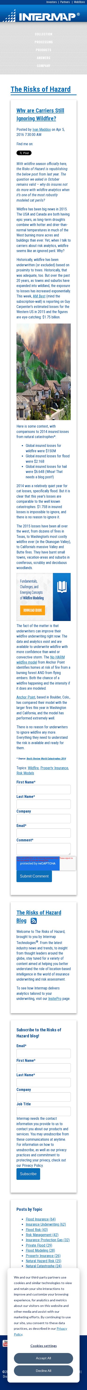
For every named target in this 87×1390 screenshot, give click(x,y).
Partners (65, 2)
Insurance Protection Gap (48, 1240)
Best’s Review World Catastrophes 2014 (46, 758)
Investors (51, 2)
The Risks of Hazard (41, 89)
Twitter (43, 144)
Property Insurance (54, 768)
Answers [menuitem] (43, 57)
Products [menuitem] (43, 49)
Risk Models (25, 773)
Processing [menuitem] (44, 41)
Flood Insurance (41, 1219)
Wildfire (33, 768)
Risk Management (42, 1235)
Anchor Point (25, 697)
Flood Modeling (40, 1250)
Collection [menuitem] (43, 33)
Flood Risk (37, 1230)
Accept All (43, 1358)
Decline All (43, 1371)
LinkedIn (37, 144)
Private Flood (39, 1245)
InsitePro (54, 998)
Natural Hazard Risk (43, 1261)
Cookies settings (43, 1346)
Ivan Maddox (41, 129)
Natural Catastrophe (43, 1266)
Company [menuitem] (43, 65)
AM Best (39, 296)
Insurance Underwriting (46, 1224)
